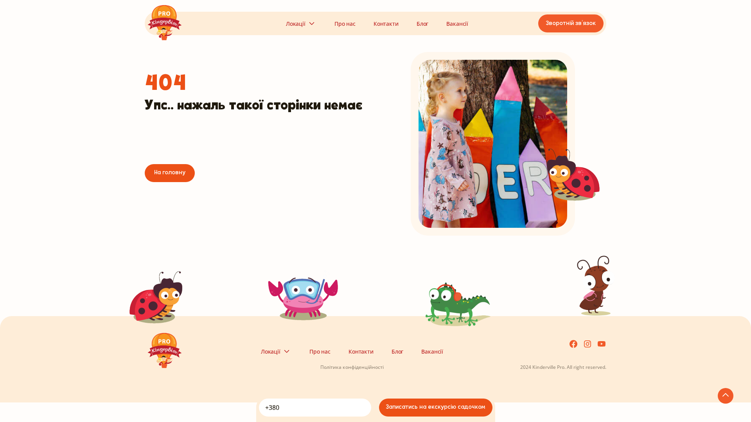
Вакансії (457, 23)
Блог (422, 23)
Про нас (345, 23)
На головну (169, 173)
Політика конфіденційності (352, 367)
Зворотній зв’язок (571, 23)
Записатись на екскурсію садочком (435, 407)
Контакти (386, 23)
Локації (295, 23)
